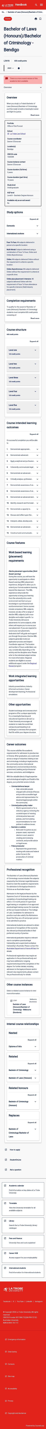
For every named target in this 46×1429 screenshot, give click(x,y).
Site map (11, 1376)
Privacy (10, 1401)
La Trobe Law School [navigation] (17, 134)
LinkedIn (29, 1301)
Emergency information (16, 1339)
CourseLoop (39, 1426)
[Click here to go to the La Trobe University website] (7, 6)
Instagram (39, 1301)
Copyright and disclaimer (17, 1413)
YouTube (20, 1301)
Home (3, 12)
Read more (35, 115)
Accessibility (12, 1389)
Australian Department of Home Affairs (21, 948)
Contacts (11, 1364)
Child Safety (12, 1352)
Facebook (6, 1301)
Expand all (34, 219)
